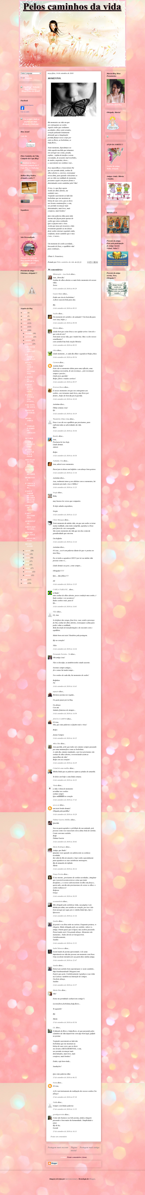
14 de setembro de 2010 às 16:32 (65, 780)
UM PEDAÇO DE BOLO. (30, 356)
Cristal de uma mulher (61, 768)
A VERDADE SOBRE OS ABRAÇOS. (30, 429)
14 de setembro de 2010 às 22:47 (65, 960)
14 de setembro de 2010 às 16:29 (65, 763)
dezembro (29, 333)
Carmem (56, 362)
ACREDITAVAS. (30, 522)
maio (27, 561)
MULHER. (29, 438)
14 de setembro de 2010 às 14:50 (65, 713)
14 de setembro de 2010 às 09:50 (65, 323)
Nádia (55, 1102)
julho (27, 554)
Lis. (54, 1027)
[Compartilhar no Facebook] (95, 262)
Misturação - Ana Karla (62, 274)
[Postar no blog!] (90, 262)
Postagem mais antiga (89, 1147)
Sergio (55, 492)
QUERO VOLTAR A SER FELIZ (29, 453)
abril (27, 564)
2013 (25, 319)
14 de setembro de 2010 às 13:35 (65, 584)
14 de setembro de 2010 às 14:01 (65, 606)
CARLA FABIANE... (61, 589)
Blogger (92, 1179)
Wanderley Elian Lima (61, 419)
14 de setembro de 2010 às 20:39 (65, 896)
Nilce (55, 611)
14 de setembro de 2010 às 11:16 (65, 472)
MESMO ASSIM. (29, 545)
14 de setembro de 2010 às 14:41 (65, 686)
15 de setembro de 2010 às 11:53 (65, 1109)
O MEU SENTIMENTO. (30, 515)
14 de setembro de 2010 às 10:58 (65, 455)
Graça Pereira (58, 874)
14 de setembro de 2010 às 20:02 (65, 841)
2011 (25, 326)
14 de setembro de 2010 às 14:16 (65, 649)
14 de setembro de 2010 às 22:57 (65, 985)
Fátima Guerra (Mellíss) (62, 819)
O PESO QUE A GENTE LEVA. (29, 388)
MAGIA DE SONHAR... (30, 412)
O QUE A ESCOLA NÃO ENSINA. (29, 398)
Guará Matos (58, 294)
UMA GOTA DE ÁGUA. (30, 406)
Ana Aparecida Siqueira (27, 105)
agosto (28, 550)
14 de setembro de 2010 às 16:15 (65, 738)
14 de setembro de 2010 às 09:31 (65, 308)
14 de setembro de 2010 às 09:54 (65, 357)
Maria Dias (57, 990)
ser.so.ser (56, 805)
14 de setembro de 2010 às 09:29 (65, 288)
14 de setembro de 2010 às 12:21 (65, 514)
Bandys (55, 436)
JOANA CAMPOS (60, 719)
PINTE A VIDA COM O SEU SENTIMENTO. (30, 368)
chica (55, 350)
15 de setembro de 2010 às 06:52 (65, 1077)
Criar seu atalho (25, 112)
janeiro (28, 575)
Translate (28, 78)
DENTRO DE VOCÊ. (30, 533)
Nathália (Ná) (58, 461)
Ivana (55, 1082)
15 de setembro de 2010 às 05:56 (65, 1022)
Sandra (55, 921)
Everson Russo (58, 387)
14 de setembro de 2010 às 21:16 (65, 916)
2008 (25, 583)
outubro (28, 340)
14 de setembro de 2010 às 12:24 (65, 542)
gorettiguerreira (58, 1114)
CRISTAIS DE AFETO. (29, 507)
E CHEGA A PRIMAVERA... (30, 485)
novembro (29, 337)
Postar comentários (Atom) (77, 1157)
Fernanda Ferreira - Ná (62, 654)
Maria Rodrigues (59, 847)
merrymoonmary (71, 1179)
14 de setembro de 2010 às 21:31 (65, 943)
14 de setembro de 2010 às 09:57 (65, 382)
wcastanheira (58, 901)
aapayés (56, 691)
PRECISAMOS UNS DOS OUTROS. (30, 463)
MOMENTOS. (30, 478)
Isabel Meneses (58, 948)
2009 (25, 579)
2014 (25, 316)
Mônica (56, 328)
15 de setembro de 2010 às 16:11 (65, 1131)
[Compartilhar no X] (92, 262)
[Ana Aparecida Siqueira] (22, 109)
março (28, 568)
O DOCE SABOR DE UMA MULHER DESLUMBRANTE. (30, 496)
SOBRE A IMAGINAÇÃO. (30, 444)
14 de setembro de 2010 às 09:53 (65, 345)
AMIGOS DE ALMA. (30, 539)
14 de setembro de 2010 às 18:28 (65, 814)
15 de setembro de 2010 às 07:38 (65, 1097)
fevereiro (28, 571)
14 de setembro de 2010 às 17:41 (65, 800)
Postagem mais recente (58, 1147)
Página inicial (74, 1149)
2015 (25, 312)
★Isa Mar (56, 743)
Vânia (55, 785)
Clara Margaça (58, 520)
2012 (25, 323)
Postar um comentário (59, 1136)
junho (27, 557)
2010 (25, 330)
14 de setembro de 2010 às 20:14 (65, 869)
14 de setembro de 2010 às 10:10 (65, 399)
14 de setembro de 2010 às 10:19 (65, 413)
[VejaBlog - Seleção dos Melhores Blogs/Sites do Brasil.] (31, 88)
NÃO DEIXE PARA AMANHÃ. (30, 349)
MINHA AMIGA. (29, 419)
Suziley (55, 313)
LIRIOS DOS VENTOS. (30, 528)
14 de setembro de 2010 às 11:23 (65, 487)
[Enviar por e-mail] (88, 262)
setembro (29, 344)
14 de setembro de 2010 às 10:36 (65, 431)
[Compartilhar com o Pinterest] (97, 262)
